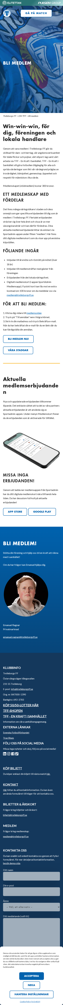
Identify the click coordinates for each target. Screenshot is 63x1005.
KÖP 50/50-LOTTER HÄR (21, 705)
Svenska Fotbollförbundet (16, 732)
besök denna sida (11, 863)
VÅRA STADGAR (18, 350)
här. (48, 773)
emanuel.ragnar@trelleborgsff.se (20, 637)
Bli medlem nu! (18, 339)
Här (5, 790)
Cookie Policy (25, 1001)
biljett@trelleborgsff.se (15, 815)
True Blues (8, 738)
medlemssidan (34, 312)
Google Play (42, 512)
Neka (31, 985)
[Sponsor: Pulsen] (49, 4)
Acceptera (31, 976)
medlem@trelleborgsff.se (20, 295)
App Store (15, 512)
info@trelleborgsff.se (22, 689)
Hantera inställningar (32, 994)
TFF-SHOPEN (13, 710)
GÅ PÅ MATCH (36, 13)
